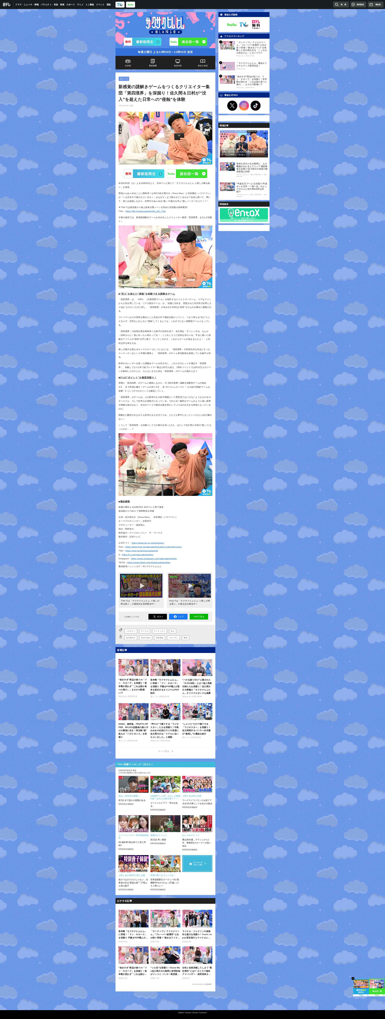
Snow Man (145, 638)
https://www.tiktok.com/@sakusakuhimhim (148, 562)
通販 (109, 4)
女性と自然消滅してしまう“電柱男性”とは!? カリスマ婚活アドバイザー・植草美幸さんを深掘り (197, 971)
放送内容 (178, 66)
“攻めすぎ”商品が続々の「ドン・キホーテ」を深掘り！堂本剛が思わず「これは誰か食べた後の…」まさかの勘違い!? (133, 971)
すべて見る (164, 751)
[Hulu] (188, 42)
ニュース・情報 (31, 4)
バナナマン (173, 638)
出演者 (128, 66)
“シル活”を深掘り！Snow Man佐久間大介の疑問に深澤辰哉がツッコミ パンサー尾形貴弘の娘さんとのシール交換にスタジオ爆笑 (165, 971)
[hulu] (130, 4)
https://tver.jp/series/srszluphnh (142, 550)
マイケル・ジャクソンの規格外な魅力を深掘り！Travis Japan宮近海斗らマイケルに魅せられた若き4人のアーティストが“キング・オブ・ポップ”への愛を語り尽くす (197, 934)
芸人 (172, 631)
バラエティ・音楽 (49, 4)
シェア (181, 616)
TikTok (256, 106)
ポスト (160, 616)
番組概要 (153, 66)
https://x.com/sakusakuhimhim (137, 554)
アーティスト (159, 631)
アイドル (144, 631)
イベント (100, 4)
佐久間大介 (131, 638)
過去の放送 (203, 66)
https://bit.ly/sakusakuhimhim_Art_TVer (146, 211)
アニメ (80, 4)
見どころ (124, 79)
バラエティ (131, 631)
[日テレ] (7, 4)
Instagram (244, 106)
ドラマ (18, 4)
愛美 (185, 638)
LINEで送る (198, 616)
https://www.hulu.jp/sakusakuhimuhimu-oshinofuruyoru (153, 547)
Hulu (187, 173)
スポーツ (70, 4)
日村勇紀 (159, 638)
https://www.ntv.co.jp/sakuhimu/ (148, 543)
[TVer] (120, 4)
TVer (144, 173)
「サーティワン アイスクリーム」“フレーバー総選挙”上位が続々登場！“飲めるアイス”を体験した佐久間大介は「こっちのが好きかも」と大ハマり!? (164, 934)
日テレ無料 (255, 24)
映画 (62, 4)
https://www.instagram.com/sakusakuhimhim (154, 558)
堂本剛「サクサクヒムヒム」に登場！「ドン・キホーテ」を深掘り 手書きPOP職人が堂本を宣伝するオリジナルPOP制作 (133, 934)
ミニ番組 (89, 4)
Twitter (232, 106)
